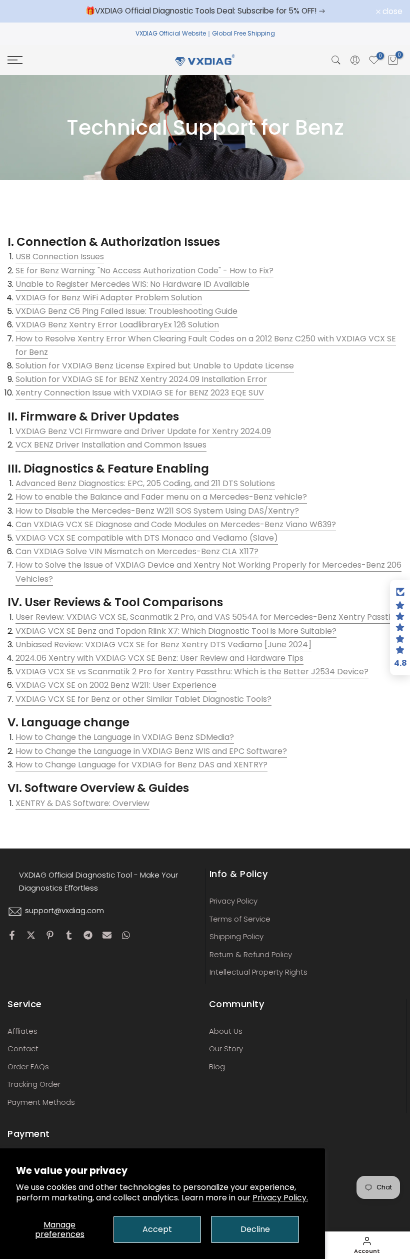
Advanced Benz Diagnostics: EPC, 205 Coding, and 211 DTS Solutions (145, 483)
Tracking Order (34, 1084)
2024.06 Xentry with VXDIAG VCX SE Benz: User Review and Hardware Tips (160, 658)
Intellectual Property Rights (259, 972)
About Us (225, 1031)
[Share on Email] (107, 935)
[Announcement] (205, 11)
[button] (400, 628)
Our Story (226, 1048)
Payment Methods (41, 1102)
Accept (157, 1229)
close (23, 12)
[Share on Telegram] (88, 935)
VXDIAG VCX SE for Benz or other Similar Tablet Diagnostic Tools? (144, 699)
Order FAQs (28, 1066)
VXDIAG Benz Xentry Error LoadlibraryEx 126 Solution (117, 324)
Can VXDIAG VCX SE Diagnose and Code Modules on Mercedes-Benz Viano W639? (176, 524)
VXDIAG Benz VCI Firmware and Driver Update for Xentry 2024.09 (143, 431)
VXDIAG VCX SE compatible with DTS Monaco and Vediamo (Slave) (147, 538)
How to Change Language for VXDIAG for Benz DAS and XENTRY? (142, 764)
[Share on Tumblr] (69, 935)
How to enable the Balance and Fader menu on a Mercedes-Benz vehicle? (161, 497)
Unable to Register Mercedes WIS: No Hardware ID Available (133, 284)
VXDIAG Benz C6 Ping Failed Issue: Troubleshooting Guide (127, 311)
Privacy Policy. (280, 1197)
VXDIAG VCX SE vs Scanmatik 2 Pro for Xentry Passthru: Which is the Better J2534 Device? (192, 671)
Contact (23, 1048)
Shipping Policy (237, 936)
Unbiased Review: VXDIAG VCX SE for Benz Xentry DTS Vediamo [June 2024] (164, 644)
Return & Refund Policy (251, 954)
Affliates (23, 1031)
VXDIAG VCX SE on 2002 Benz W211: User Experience (116, 685)
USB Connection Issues (60, 256)
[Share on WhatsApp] (126, 935)
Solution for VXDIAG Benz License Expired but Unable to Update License (155, 365)
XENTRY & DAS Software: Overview (83, 803)
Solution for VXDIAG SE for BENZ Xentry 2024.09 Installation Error (141, 379)
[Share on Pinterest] (50, 935)
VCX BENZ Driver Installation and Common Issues (111, 445)
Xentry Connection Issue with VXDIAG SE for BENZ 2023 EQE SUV (140, 392)
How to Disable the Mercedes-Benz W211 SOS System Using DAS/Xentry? (157, 511)
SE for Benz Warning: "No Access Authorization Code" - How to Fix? (145, 270)
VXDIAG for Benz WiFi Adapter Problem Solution (109, 297)
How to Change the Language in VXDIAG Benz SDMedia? (125, 737)
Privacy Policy (234, 901)
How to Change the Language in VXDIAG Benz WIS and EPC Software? (151, 751)
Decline (255, 1229)
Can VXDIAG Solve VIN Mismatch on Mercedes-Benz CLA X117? (137, 551)
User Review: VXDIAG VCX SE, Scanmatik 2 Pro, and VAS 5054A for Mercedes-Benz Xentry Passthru (209, 617)
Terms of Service (240, 919)
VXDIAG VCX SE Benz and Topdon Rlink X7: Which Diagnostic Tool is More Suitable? (176, 631)
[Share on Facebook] (12, 935)
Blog (217, 1066)
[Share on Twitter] (31, 935)
